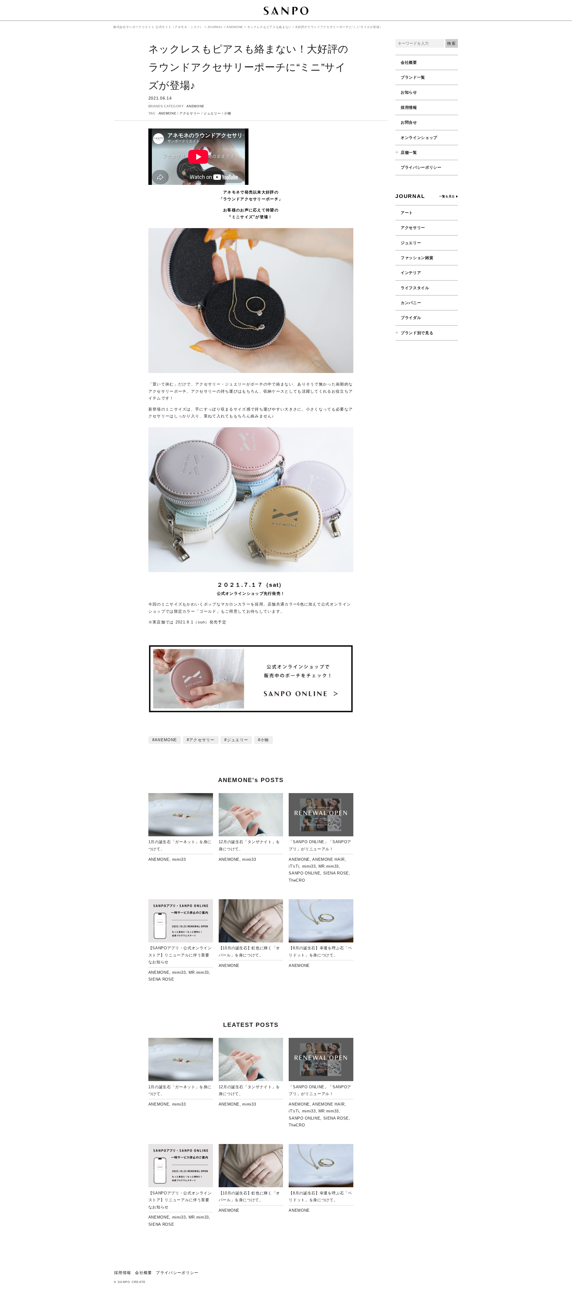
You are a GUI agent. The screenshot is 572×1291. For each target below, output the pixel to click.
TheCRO (297, 880)
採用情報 (409, 107)
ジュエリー (212, 113)
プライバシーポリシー (421, 167)
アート (407, 212)
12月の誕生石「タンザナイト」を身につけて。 (249, 845)
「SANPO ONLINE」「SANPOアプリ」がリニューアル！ (320, 845)
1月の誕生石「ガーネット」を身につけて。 (180, 845)
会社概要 (409, 62)
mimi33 (179, 859)
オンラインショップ (419, 137)
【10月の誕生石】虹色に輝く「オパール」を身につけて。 (249, 951)
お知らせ (409, 92)
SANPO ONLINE (304, 873)
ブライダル (411, 317)
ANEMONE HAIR (328, 859)
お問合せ (409, 122)
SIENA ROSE (336, 873)
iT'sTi (294, 866)
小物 (227, 113)
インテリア (411, 272)
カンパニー (411, 303)
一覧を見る (447, 196)
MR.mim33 (328, 866)
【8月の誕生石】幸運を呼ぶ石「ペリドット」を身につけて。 (320, 951)
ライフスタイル (415, 288)
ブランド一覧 (413, 77)
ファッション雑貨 (417, 258)
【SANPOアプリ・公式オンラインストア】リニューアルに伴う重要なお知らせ (180, 955)
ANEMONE (195, 106)
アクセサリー (189, 113)
